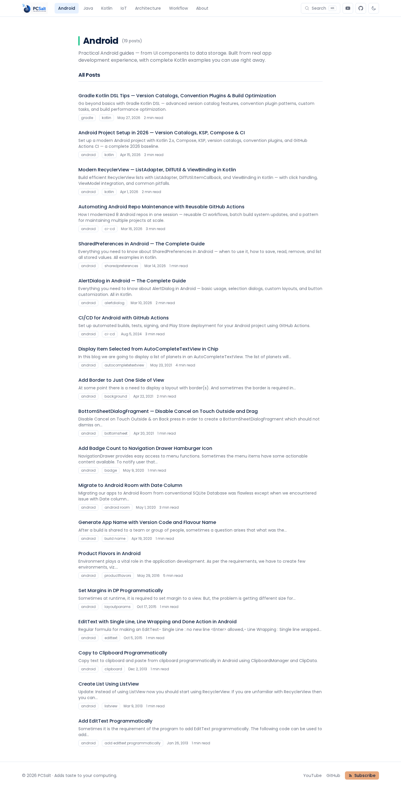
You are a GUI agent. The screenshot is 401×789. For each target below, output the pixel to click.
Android (66, 8)
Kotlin (106, 8)
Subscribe (364, 775)
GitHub (333, 775)
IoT (124, 8)
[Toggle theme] (373, 8)
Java (88, 8)
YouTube (312, 775)
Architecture (148, 8)
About (202, 8)
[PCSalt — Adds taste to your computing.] (35, 8)
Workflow (178, 8)
